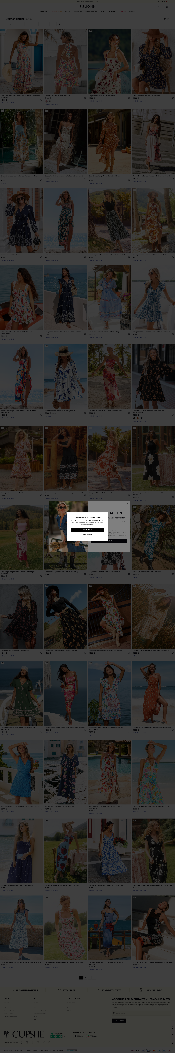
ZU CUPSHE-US (87, 530)
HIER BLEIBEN (87, 535)
